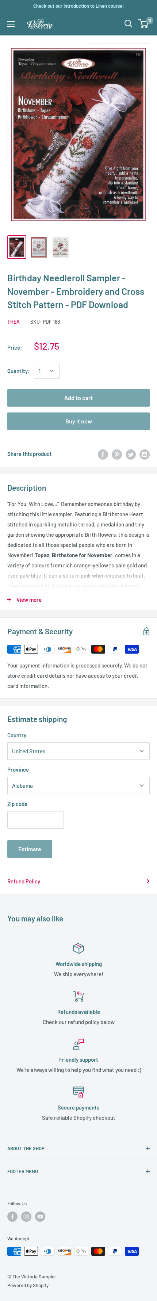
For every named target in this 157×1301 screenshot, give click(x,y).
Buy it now (78, 421)
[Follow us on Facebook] (12, 1216)
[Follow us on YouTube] (40, 1216)
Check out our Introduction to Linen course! (78, 6)
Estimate (29, 848)
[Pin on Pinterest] (117, 453)
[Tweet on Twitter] (131, 453)
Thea (13, 322)
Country (16, 735)
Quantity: (18, 371)
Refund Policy (23, 881)
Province (18, 769)
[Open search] (129, 24)
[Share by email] (144, 453)
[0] (143, 23)
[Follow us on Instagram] (26, 1216)
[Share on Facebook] (103, 453)
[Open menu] (11, 24)
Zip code (17, 803)
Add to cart (78, 397)
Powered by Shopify (28, 1285)
